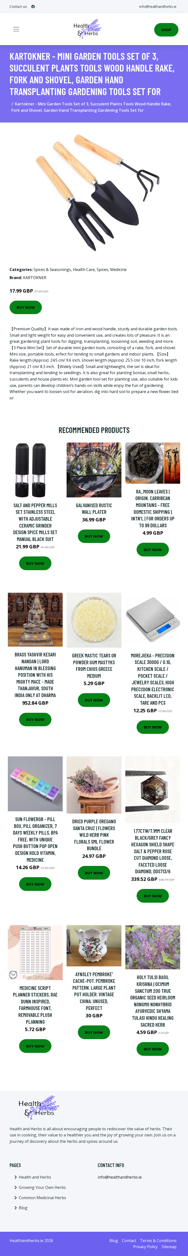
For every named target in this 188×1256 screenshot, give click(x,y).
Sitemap (169, 1246)
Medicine (118, 269)
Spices (102, 269)
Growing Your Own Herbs (42, 1187)
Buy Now (26, 307)
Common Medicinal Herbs (42, 1197)
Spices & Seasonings (52, 269)
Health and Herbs (35, 1177)
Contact (129, 1240)
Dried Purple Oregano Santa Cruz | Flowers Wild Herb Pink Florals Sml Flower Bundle (94, 834)
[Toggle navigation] (16, 29)
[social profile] (33, 6)
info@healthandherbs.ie (157, 6)
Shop (166, 29)
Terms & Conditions (158, 1240)
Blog (23, 1207)
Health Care (84, 269)
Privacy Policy (145, 1246)
